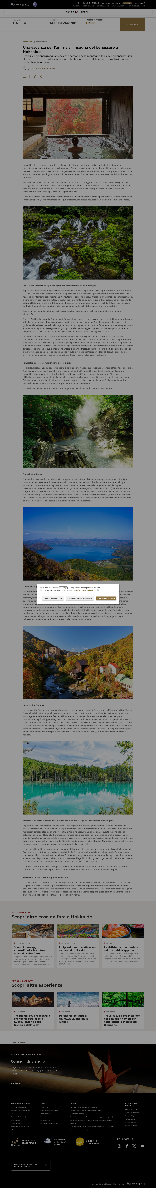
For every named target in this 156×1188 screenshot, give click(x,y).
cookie (62, 588)
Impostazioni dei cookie (53, 598)
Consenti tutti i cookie (106, 598)
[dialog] (78, 594)
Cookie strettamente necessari (80, 598)
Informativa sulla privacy (86, 590)
